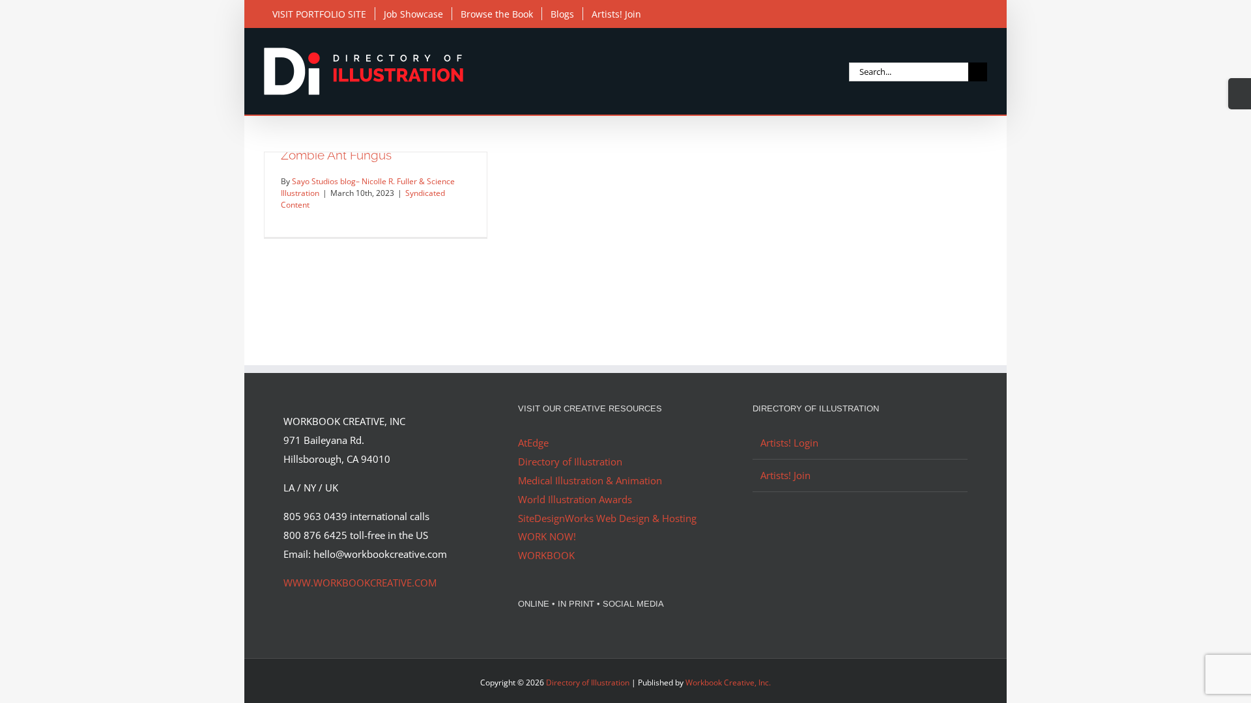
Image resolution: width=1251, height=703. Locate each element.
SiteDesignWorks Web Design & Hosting (607, 518)
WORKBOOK (546, 555)
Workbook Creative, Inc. (728, 682)
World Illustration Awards (575, 499)
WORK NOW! (547, 536)
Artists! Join (785, 475)
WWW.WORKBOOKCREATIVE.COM (360, 582)
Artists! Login (789, 442)
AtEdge (533, 442)
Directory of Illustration (570, 461)
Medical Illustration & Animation (590, 480)
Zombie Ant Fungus (336, 155)
